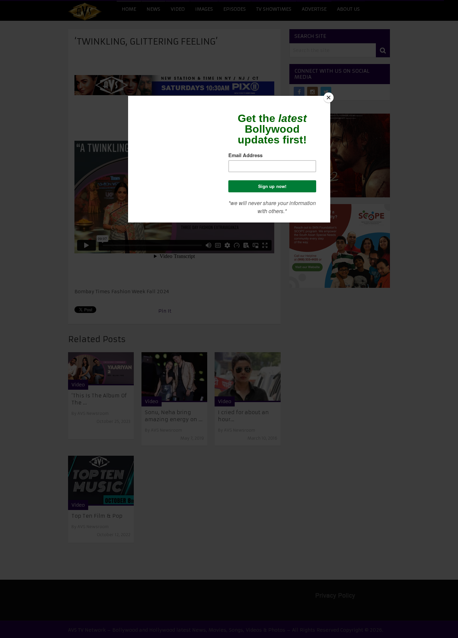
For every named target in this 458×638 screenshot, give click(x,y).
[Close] (329, 97)
